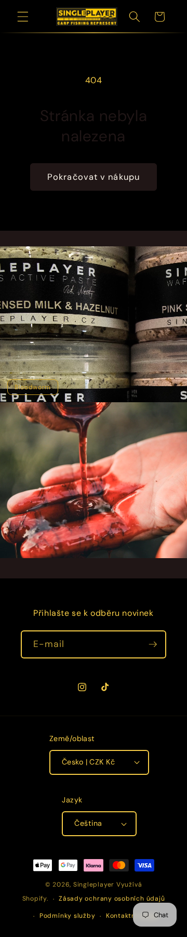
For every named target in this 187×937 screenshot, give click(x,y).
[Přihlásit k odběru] (152, 644)
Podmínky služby (67, 916)
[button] (22, 16)
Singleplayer (93, 884)
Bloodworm (33, 387)
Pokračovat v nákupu (93, 176)
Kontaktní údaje (132, 916)
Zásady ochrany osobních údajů (112, 898)
